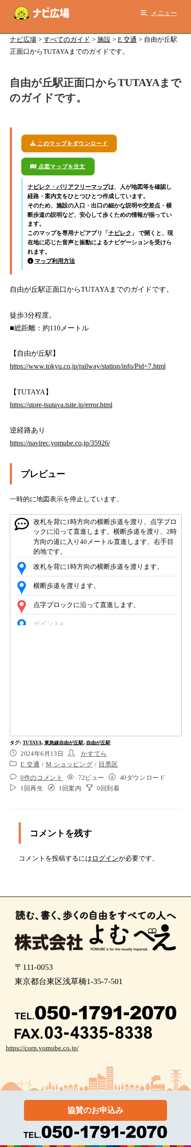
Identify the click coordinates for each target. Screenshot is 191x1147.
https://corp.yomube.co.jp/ (42, 1048)
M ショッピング (69, 764)
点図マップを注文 (61, 166)
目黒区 (108, 764)
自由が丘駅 (98, 742)
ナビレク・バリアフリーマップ (68, 186)
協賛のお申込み (95, 1110)
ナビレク (119, 233)
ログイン (105, 858)
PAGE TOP (177, 1105)
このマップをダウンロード (72, 143)
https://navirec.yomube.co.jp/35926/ (60, 443)
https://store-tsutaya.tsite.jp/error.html (61, 405)
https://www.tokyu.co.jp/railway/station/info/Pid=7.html (88, 366)
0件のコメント (41, 777)
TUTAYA (32, 742)
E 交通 (30, 764)
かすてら (94, 753)
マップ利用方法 (55, 261)
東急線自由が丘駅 (64, 742)
